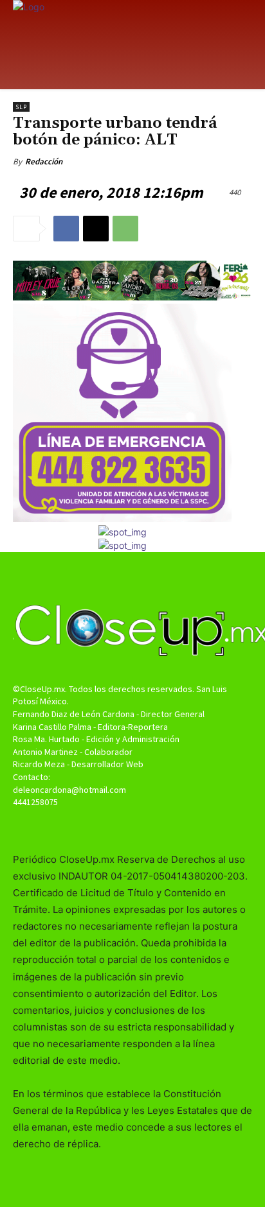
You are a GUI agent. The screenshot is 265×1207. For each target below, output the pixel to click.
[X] (96, 228)
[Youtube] (155, 827)
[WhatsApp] (125, 228)
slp (21, 107)
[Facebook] (66, 228)
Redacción (43, 161)
